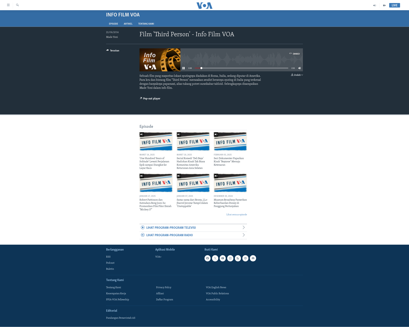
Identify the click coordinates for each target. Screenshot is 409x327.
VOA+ (158, 257)
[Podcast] (245, 258)
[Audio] (375, 5)
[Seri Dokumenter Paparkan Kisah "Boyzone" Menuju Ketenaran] (230, 141)
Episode (113, 24)
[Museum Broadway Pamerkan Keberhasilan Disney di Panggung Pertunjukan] (230, 183)
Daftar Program (164, 299)
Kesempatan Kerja (116, 293)
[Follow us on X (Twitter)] (215, 258)
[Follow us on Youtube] (223, 258)
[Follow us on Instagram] (230, 258)
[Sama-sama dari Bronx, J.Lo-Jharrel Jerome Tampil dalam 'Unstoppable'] (193, 183)
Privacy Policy (163, 287)
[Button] (112, 51)
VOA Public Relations (217, 293)
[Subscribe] (253, 258)
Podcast (110, 263)
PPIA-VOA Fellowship (117, 299)
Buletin (110, 269)
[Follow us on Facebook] (207, 258)
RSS (108, 257)
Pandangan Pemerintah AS (120, 318)
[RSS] (238, 258)
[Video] (384, 5)
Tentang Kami (146, 24)
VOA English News (216, 287)
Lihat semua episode (236, 215)
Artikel (128, 24)
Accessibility (213, 299)
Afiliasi (160, 293)
